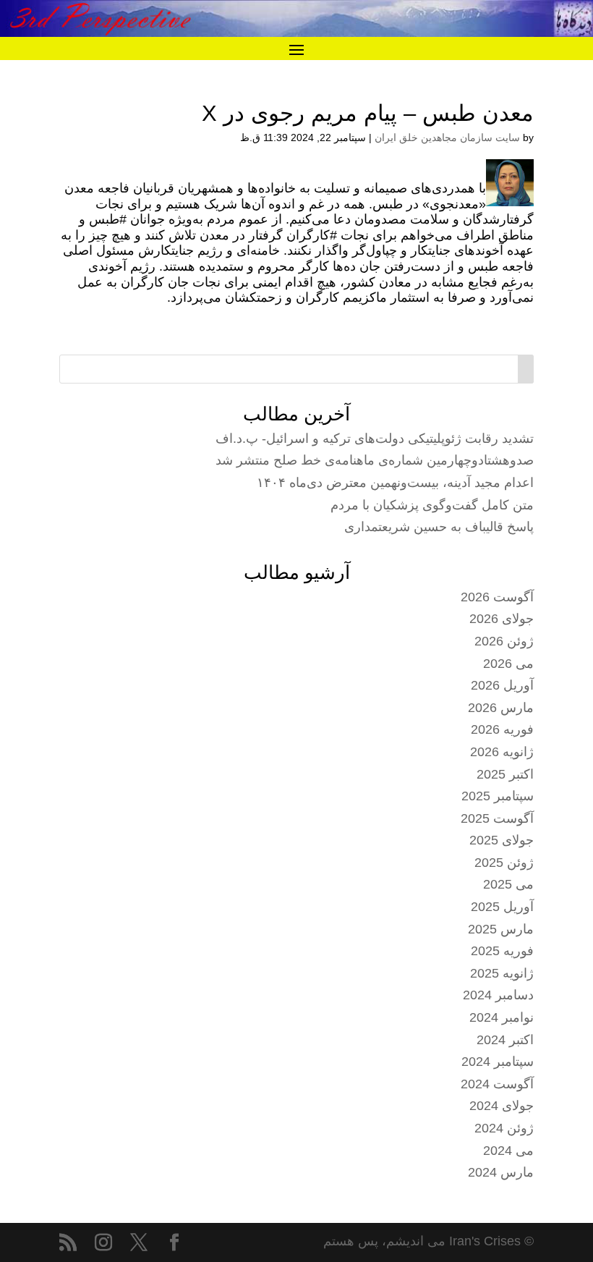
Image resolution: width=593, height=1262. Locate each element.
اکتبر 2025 (505, 774)
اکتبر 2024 (505, 1040)
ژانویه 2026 (502, 752)
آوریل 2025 (502, 906)
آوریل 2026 (502, 685)
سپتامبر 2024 (497, 1061)
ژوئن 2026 (504, 641)
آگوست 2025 (497, 818)
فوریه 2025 (502, 951)
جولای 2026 (501, 618)
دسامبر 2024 (498, 995)
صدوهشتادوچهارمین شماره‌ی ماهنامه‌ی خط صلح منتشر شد (375, 460)
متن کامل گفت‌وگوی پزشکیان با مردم (432, 505)
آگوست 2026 (497, 597)
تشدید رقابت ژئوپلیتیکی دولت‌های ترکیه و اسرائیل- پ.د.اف (375, 438)
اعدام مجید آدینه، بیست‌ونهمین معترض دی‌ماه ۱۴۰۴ (395, 482)
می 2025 (508, 884)
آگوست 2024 (497, 1084)
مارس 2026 (501, 707)
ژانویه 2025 (502, 973)
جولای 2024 (501, 1105)
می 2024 (508, 1150)
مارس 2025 (501, 929)
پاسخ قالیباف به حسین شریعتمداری (439, 527)
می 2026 (508, 663)
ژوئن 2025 (504, 862)
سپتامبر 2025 (497, 796)
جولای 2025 (501, 840)
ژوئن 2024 (504, 1128)
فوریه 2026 (502, 729)
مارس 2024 (501, 1172)
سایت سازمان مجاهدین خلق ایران (447, 137)
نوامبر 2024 (501, 1017)
